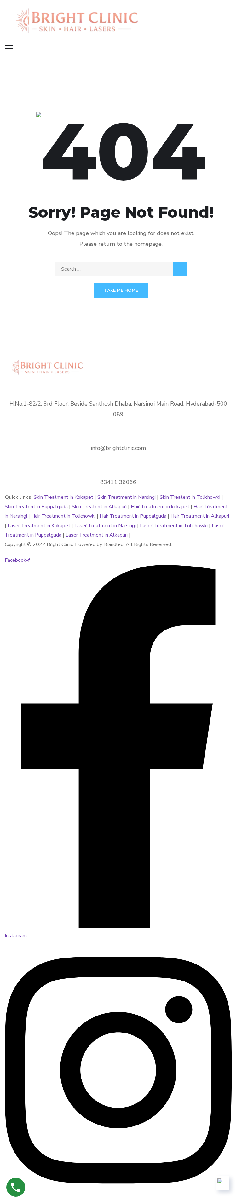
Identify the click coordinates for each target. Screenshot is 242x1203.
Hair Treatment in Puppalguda (133, 516)
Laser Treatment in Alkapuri (97, 535)
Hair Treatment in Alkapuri (199, 516)
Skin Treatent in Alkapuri (99, 506)
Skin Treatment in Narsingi (126, 497)
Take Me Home (121, 290)
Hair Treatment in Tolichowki (63, 516)
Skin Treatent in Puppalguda (37, 506)
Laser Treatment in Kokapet (39, 525)
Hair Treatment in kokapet (160, 506)
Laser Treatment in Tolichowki (174, 525)
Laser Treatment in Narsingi (105, 525)
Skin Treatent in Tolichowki (191, 497)
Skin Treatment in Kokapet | (65, 497)
